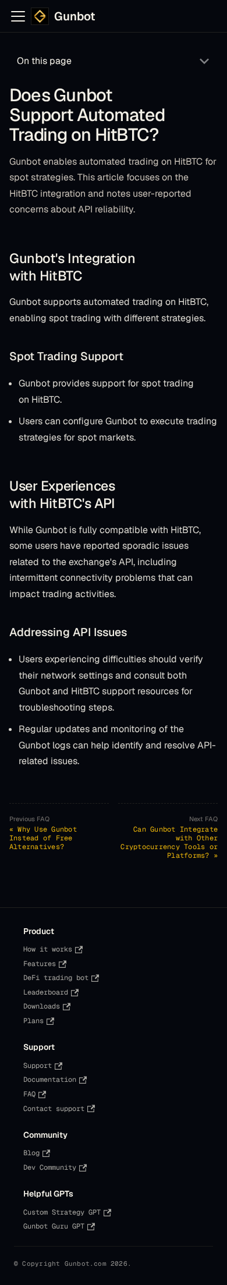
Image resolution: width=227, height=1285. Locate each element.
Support (37, 1065)
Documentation (49, 1079)
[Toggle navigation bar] (18, 16)
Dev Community (49, 1167)
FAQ (29, 1094)
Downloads (41, 1006)
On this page (44, 61)
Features (39, 963)
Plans (33, 1020)
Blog (31, 1153)
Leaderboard (45, 992)
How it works (47, 949)
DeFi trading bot (55, 977)
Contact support (53, 1108)
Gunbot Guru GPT (53, 1226)
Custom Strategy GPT (62, 1212)
